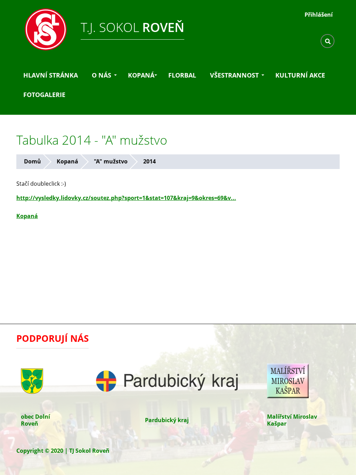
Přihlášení (319, 14)
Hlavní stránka (50, 75)
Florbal (182, 75)
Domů (32, 161)
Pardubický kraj (167, 420)
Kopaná (141, 75)
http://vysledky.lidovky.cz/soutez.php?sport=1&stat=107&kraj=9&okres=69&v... (126, 198)
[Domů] (42, 27)
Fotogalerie (44, 94)
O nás (101, 75)
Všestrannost (234, 75)
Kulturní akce (300, 75)
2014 (149, 161)
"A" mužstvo (111, 161)
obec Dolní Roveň (35, 420)
